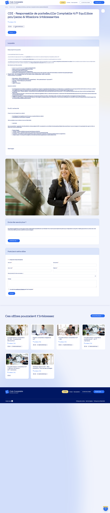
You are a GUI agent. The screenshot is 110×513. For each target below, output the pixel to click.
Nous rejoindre (74, 2)
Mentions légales (89, 401)
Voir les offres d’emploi (96, 315)
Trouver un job (98, 2)
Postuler (11, 32)
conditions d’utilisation (20, 289)
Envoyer (11, 293)
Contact (68, 2)
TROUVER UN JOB (12, 7)
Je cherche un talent (85, 2)
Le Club (62, 2)
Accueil (6, 7)
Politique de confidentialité (99, 401)
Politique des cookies (80, 401)
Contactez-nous (13, 240)
